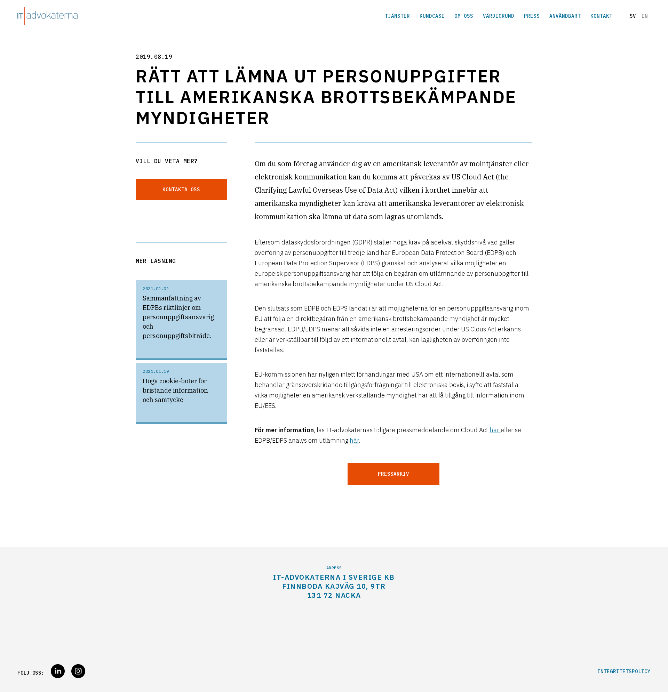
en (645, 16)
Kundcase (432, 16)
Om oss (463, 16)
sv (633, 16)
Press (532, 16)
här (495, 430)
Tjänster (397, 16)
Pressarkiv (393, 474)
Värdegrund (498, 16)
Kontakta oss (181, 189)
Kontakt (601, 16)
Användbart (565, 16)
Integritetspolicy (624, 671)
